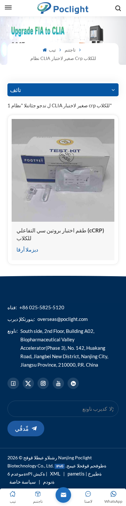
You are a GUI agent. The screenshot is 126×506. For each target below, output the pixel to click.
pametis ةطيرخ (85, 474)
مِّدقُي (22, 428)
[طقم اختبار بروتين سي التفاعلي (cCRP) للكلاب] (63, 170)
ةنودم (49, 482)
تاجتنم (70, 50)
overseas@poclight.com (62, 319)
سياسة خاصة (22, 482)
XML (55, 474)
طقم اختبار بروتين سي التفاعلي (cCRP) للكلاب (60, 234)
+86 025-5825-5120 (41, 307)
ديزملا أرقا (27, 249)
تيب (52, 50)
